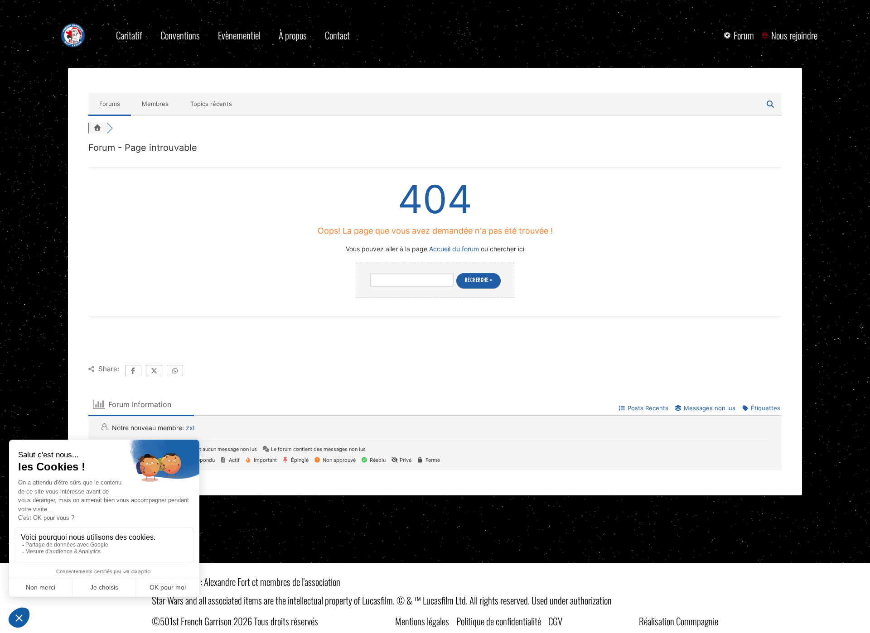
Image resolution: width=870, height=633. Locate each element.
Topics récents (211, 103)
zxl (190, 428)
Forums (109, 103)
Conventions (180, 35)
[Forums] (97, 128)
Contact (337, 35)
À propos (293, 35)
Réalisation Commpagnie (678, 621)
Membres (155, 103)
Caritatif (129, 35)
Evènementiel (239, 35)
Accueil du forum (454, 249)
